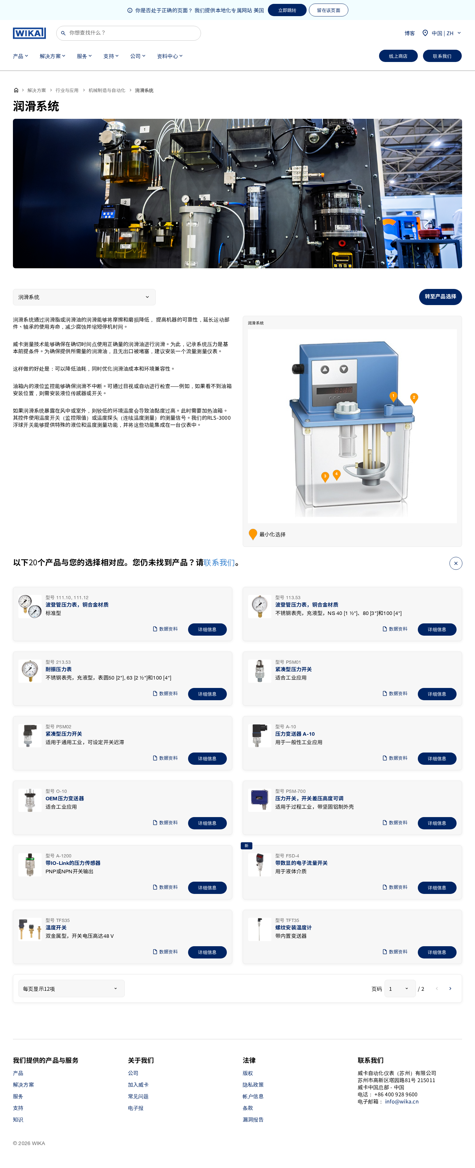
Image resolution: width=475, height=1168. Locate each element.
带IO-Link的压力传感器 (73, 863)
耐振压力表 (59, 670)
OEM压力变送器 (65, 799)
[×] (456, 562)
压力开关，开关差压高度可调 (309, 799)
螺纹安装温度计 (293, 928)
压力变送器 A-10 (295, 734)
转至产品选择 (440, 297)
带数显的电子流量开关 (301, 863)
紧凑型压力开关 (293, 670)
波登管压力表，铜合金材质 (77, 605)
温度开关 (56, 928)
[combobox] (71, 988)
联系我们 (219, 562)
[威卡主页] (29, 33)
